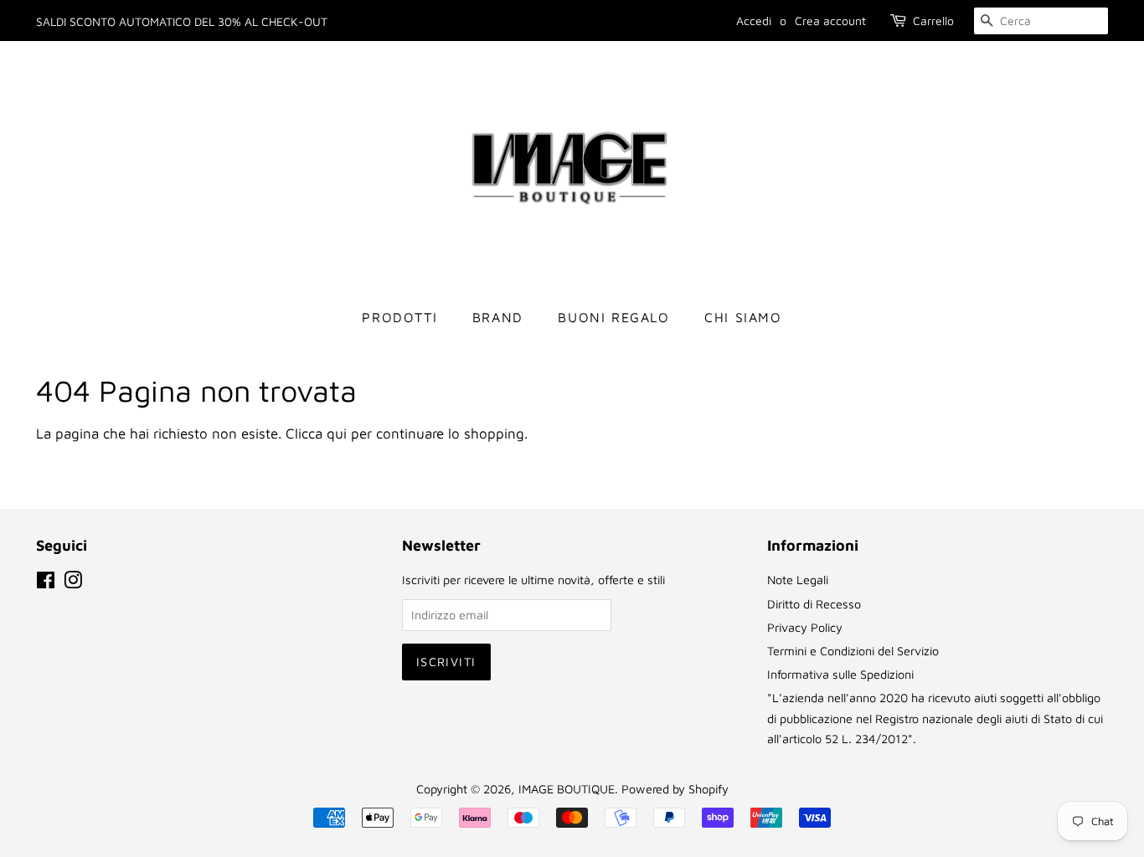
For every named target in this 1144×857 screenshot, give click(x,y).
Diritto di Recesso (814, 604)
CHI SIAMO (742, 317)
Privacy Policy (805, 627)
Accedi (753, 20)
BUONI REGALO (613, 317)
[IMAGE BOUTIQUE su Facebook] (45, 583)
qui (337, 433)
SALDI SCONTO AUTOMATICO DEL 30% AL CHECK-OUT (181, 21)
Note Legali (797, 579)
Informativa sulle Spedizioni (840, 674)
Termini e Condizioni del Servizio (853, 651)
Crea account (830, 20)
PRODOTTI (399, 317)
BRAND (497, 317)
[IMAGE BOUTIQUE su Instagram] (73, 583)
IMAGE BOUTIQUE (566, 789)
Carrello (933, 20)
